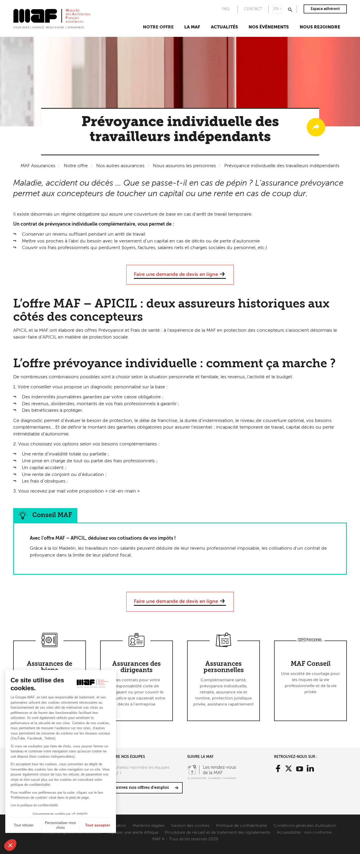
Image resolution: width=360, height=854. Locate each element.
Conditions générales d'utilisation (305, 826)
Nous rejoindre (320, 27)
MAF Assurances (38, 165)
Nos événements (269, 27)
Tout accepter (97, 825)
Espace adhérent (325, 9)
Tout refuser (24, 825)
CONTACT (253, 9)
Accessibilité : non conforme (304, 833)
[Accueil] (51, 18)
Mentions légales (148, 826)
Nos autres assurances (120, 165)
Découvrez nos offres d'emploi (137, 788)
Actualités (224, 27)
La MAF (192, 27)
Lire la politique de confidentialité (34, 805)
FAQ (226, 9)
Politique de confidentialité (241, 826)
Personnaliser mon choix (60, 825)
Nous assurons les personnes (184, 165)
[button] (10, 845)
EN (276, 9)
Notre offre (158, 27)
